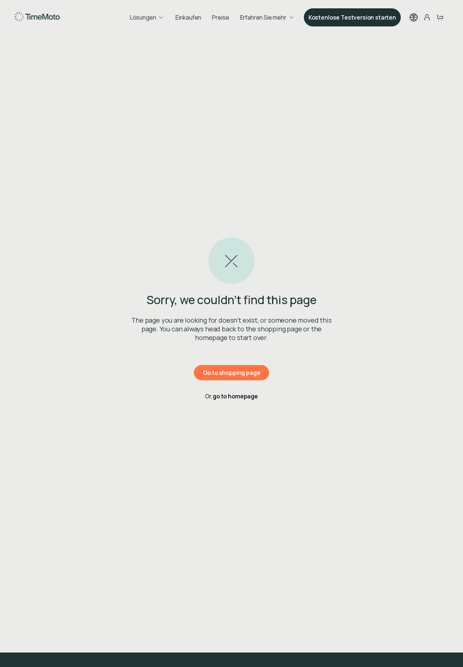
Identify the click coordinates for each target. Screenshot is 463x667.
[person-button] (426, 17)
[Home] (37, 17)
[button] (413, 17)
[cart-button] (440, 17)
